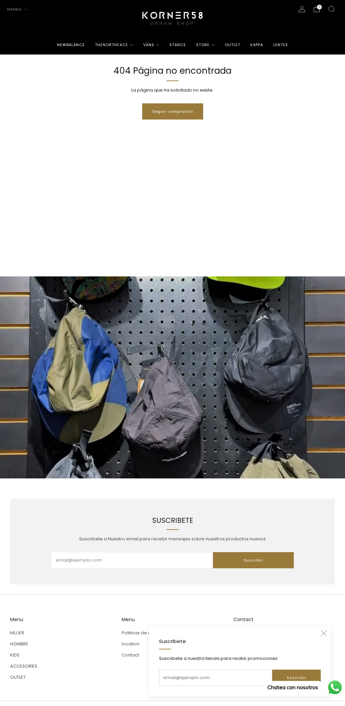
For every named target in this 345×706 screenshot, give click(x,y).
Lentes (280, 44)
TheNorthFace (111, 44)
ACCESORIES (23, 666)
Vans (148, 44)
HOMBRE (19, 644)
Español (15, 9)
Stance (177, 44)
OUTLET (232, 44)
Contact (130, 655)
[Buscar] (331, 9)
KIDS (15, 655)
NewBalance (71, 44)
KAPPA (256, 44)
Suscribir (296, 677)
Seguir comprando (172, 111)
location (130, 644)
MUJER (17, 633)
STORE (203, 44)
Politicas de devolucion (147, 633)
